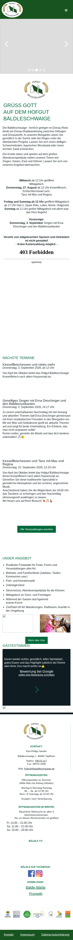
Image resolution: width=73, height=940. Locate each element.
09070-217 (41, 760)
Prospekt (35, 893)
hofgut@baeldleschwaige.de (39, 768)
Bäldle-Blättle (35, 887)
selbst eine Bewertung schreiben (36, 674)
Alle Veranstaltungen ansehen (36, 529)
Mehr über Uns (36, 640)
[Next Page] (36, 690)
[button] (66, 10)
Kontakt (9, 934)
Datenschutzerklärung (55, 934)
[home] (12, 10)
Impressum (27, 934)
